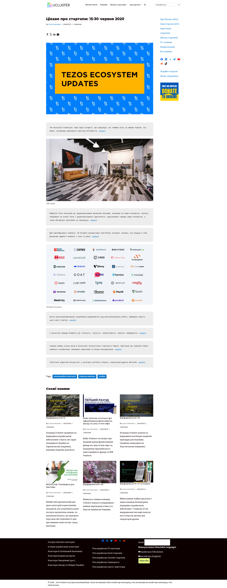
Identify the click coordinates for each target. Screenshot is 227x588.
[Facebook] (47, 34)
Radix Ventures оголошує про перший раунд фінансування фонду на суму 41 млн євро (97, 421)
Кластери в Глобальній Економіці (65, 551)
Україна (102, 376)
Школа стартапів (169, 37)
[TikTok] (166, 63)
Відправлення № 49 (130, 418)
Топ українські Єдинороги (105, 562)
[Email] (58, 34)
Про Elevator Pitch (169, 19)
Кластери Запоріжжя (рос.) (61, 560)
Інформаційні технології (65, 376)
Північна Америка (87, 376)
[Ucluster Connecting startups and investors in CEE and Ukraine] (58, 4)
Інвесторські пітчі (169, 24)
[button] (126, 4)
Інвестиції (165, 28)
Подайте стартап (169, 71)
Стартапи (165, 33)
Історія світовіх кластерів (61, 542)
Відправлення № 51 (55, 418)
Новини (103, 5)
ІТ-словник (166, 42)
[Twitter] (51, 34)
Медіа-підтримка (169, 76)
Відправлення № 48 (93, 484)
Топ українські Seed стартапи (107, 553)
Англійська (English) (150, 556)
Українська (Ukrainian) (151, 552)
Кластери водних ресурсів (61, 556)
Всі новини (166, 51)
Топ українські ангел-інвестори (108, 567)
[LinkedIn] (54, 34)
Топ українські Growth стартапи (108, 558)
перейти (102, 131)
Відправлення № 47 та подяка (135, 484)
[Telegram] (170, 59)
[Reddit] (161, 63)
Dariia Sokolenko (54, 24)
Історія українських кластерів (63, 546)
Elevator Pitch (91, 5)
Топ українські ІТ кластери (106, 548)
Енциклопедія (167, 47)
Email (141, 542)
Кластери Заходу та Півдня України (66, 565)
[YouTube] (178, 59)
